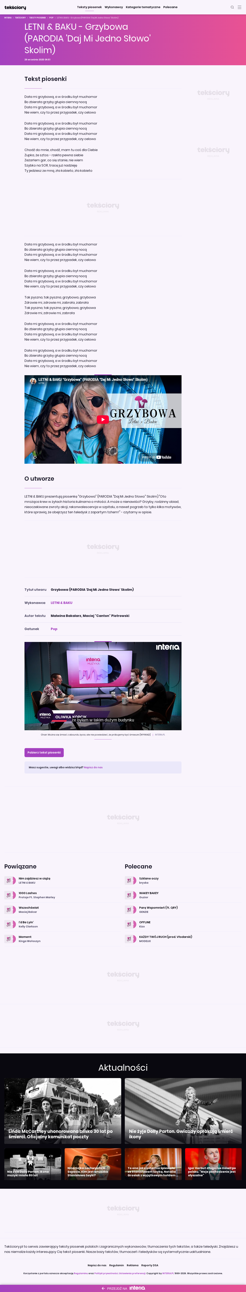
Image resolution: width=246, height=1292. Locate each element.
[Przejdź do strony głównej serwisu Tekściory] (15, 7)
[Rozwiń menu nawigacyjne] (239, 7)
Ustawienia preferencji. (132, 1273)
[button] (89, 7)
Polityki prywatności (106, 1273)
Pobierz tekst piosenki (44, 752)
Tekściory (20, 17)
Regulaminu (81, 1273)
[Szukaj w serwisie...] (232, 7)
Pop (51, 17)
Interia (8, 17)
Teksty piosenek (37, 17)
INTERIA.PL (168, 1273)
